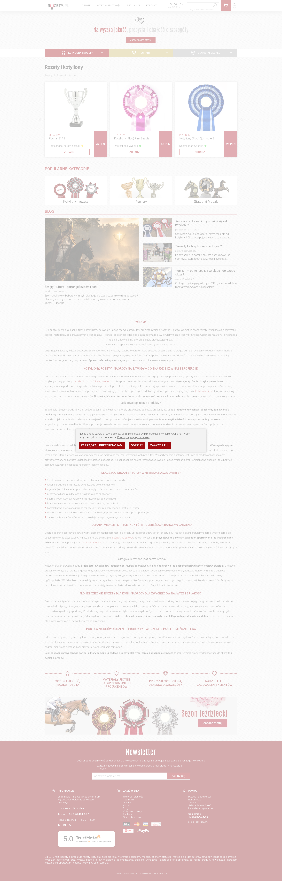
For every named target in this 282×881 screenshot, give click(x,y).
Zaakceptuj (159, 445)
